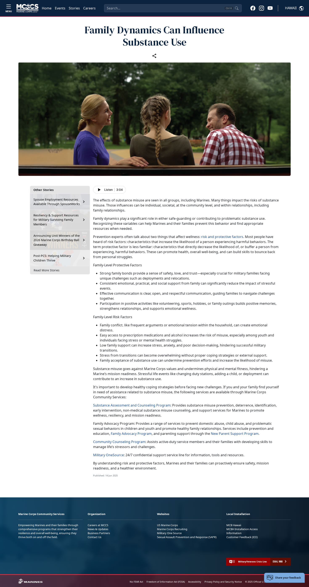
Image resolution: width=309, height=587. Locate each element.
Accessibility (194, 581)
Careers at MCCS (98, 525)
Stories (74, 8)
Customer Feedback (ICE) (242, 537)
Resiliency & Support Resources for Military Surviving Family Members (56, 219)
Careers (89, 8)
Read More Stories (46, 270)
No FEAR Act (136, 581)
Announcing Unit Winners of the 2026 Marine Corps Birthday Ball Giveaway (56, 239)
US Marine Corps (167, 525)
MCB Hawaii (233, 525)
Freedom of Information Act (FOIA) (166, 581)
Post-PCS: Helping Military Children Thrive (52, 258)
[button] (252, 8)
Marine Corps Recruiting (172, 529)
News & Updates (98, 529)
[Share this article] (154, 55)
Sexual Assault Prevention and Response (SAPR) (187, 537)
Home (47, 8)
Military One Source (169, 533)
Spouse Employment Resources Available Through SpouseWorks (56, 201)
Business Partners (99, 533)
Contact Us (94, 537)
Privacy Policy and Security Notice (223, 581)
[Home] (27, 8)
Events (60, 8)
